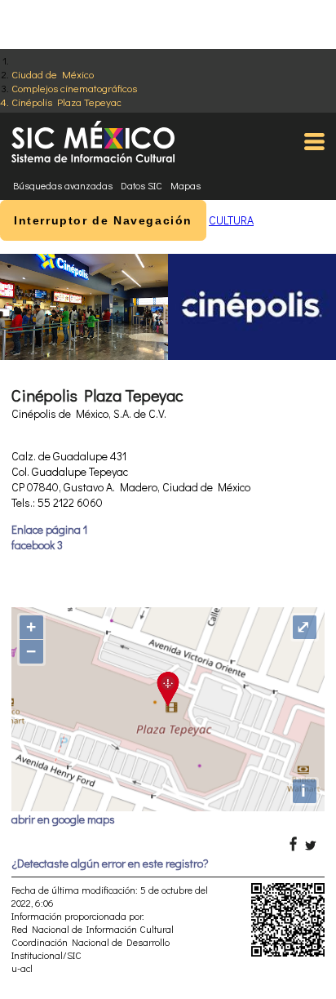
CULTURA (231, 220)
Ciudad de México (52, 74)
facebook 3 (37, 545)
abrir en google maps (63, 819)
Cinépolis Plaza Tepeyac (66, 102)
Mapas (185, 185)
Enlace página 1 (49, 529)
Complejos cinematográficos (74, 88)
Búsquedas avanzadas (63, 185)
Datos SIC (141, 185)
